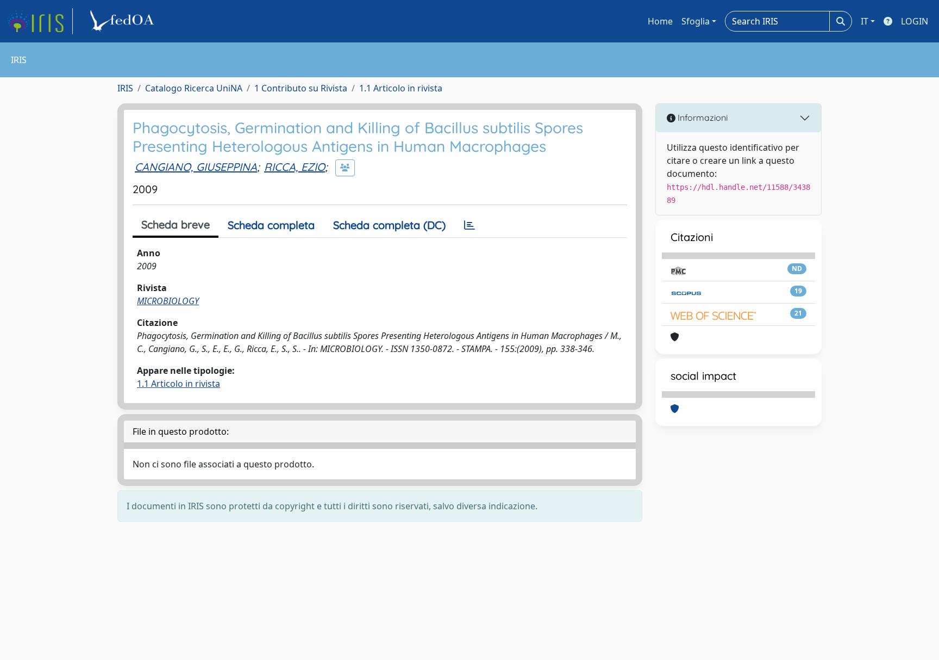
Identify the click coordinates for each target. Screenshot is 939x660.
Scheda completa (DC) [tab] (389, 225)
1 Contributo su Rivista (300, 88)
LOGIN (914, 21)
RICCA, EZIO (294, 167)
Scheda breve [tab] (175, 224)
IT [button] (864, 21)
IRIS (125, 88)
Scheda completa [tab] (271, 225)
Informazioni (701, 117)
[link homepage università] (124, 21)
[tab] (469, 225)
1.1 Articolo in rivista (400, 88)
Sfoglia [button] (695, 21)
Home (660, 21)
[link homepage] (40, 21)
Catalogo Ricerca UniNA (193, 88)
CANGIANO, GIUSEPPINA (196, 167)
